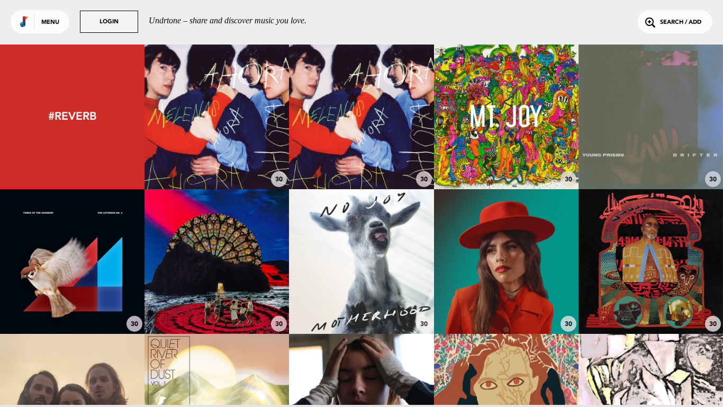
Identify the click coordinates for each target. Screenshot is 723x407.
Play (217, 117)
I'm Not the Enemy (72, 304)
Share (247, 117)
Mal (216, 160)
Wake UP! (506, 304)
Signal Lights (361, 304)
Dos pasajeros (361, 160)
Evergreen (506, 160)
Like (186, 117)
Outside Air (650, 160)
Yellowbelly (217, 304)
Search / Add (680, 22)
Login (109, 22)
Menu (50, 22)
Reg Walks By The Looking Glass (650, 300)
